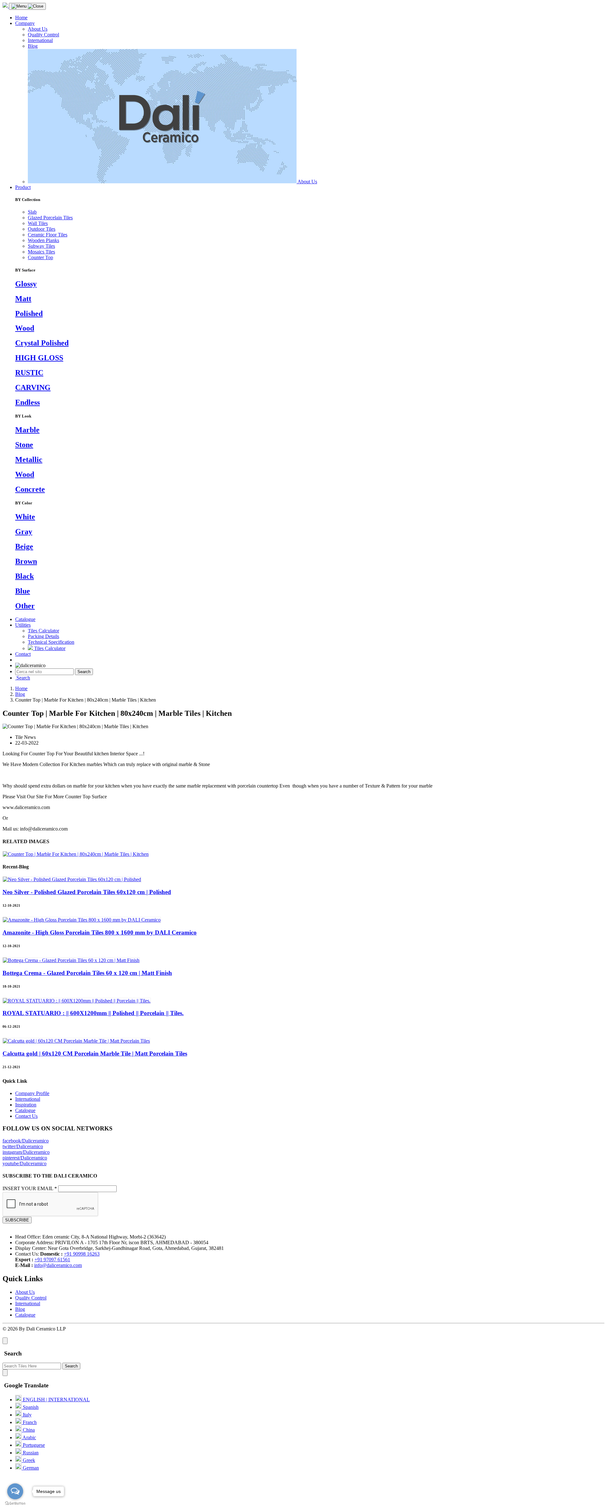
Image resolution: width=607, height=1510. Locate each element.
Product (23, 187)
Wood (24, 328)
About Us (37, 29)
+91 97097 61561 (52, 1259)
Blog (33, 46)
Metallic (28, 459)
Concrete (30, 489)
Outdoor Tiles (41, 229)
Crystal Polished (42, 343)
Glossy (26, 284)
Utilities (23, 625)
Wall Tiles (38, 223)
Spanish (30, 1407)
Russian (30, 1452)
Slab (32, 212)
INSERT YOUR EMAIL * (30, 1188)
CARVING (33, 387)
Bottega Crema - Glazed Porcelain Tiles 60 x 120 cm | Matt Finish (87, 973)
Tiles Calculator (43, 630)
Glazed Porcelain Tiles (50, 217)
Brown (26, 561)
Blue (22, 591)
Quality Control (43, 34)
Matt (23, 299)
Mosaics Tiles (41, 251)
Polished (29, 313)
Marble (27, 430)
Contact (23, 654)
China (28, 1430)
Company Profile (32, 1093)
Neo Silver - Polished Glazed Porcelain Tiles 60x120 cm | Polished (87, 892)
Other (25, 606)
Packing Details (43, 636)
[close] (5, 1340)
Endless (27, 402)
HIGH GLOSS (39, 358)
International (40, 40)
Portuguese (33, 1445)
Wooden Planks (43, 240)
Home (21, 17)
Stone (24, 445)
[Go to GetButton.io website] (15, 1503)
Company (25, 23)
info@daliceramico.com (58, 1265)
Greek (28, 1460)
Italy (26, 1414)
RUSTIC (29, 372)
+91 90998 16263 (82, 1254)
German (30, 1467)
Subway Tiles (41, 246)
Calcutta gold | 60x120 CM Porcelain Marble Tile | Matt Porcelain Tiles (95, 1053)
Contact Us (26, 1116)
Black (24, 576)
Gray (23, 531)
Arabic (28, 1437)
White (25, 517)
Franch (29, 1422)
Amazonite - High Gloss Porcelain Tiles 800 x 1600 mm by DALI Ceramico (100, 932)
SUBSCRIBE (17, 1220)
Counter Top (40, 257)
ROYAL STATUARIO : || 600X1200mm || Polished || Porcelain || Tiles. (93, 1013)
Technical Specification (51, 642)
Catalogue (25, 619)
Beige (24, 546)
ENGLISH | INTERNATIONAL (55, 1399)
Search (83, 671)
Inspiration (25, 1104)
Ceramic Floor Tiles (47, 234)
